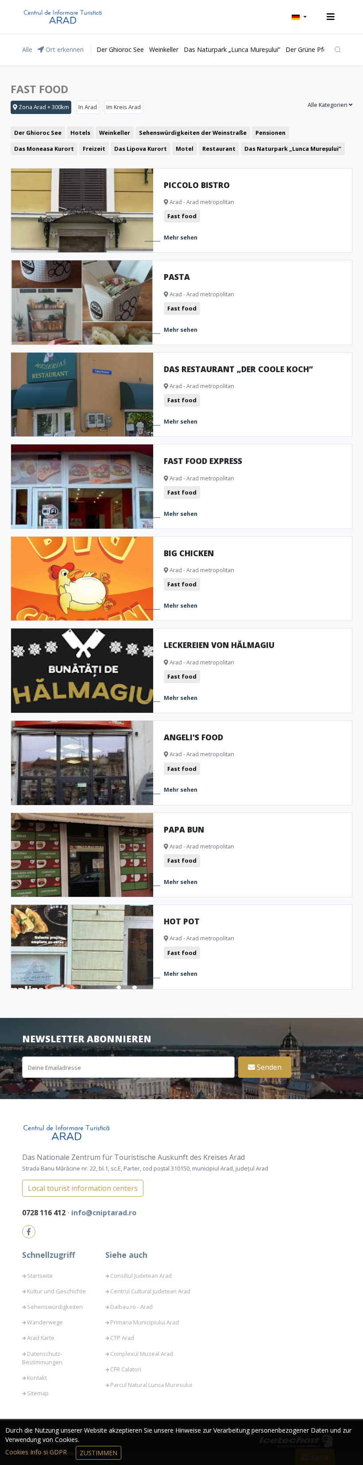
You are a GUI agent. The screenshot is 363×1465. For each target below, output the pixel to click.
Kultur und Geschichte (56, 1291)
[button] (299, 16)
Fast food (182, 216)
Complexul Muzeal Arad (141, 1354)
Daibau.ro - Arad (131, 1307)
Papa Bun (184, 829)
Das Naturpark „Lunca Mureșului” (232, 49)
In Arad (87, 107)
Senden (268, 1067)
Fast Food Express (203, 461)
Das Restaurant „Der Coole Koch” (238, 369)
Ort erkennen (64, 49)
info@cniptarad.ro (103, 1213)
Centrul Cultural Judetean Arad (150, 1291)
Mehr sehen (180, 237)
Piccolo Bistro (197, 185)
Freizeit (94, 149)
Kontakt (37, 1378)
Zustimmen (98, 1453)
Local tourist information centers (83, 1188)
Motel (184, 149)
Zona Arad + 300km (43, 107)
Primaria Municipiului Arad (144, 1322)
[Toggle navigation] (330, 17)
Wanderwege (45, 1322)
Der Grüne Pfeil (307, 49)
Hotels (80, 133)
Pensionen (270, 133)
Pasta (177, 276)
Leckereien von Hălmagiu (219, 645)
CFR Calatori (125, 1369)
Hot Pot (182, 921)
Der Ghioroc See (120, 49)
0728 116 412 (44, 1213)
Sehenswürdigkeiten (55, 1307)
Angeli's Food (193, 737)
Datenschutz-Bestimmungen (42, 1358)
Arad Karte (40, 1338)
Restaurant (219, 149)
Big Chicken (189, 553)
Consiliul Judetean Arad (141, 1276)
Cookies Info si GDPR (37, 1452)
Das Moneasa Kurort (44, 149)
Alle (27, 49)
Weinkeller (163, 49)
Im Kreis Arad (123, 107)
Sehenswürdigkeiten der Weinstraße (193, 133)
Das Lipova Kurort (140, 149)
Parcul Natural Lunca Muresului (151, 1385)
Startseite (40, 1276)
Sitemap (38, 1393)
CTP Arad (122, 1338)
